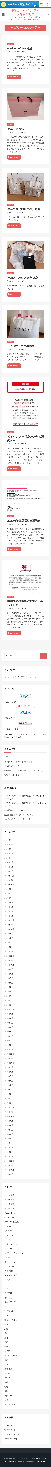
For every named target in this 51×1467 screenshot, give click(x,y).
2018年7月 (8, 1130)
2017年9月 (8, 1174)
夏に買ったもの (10, 819)
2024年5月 (8, 853)
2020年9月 (8, 1014)
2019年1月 (8, 1103)
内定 (6, 757)
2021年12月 (9, 956)
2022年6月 (8, 934)
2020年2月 (8, 1045)
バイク (7, 1257)
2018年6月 (8, 1134)
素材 (6, 1360)
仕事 (6, 1289)
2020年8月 (8, 1018)
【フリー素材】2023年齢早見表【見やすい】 (23, 796)
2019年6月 (8, 1081)
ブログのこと (10, 1271)
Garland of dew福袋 (19, 48)
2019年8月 (8, 1072)
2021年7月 (8, 978)
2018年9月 (8, 1121)
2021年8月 (8, 974)
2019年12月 (9, 1054)
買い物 (7, 1378)
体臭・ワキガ (10, 1302)
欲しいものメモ (10, 1355)
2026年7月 (8, 840)
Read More (12, 77)
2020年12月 (9, 1009)
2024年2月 (8, 867)
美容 (6, 1364)
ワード (7, 1284)
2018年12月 (9, 1107)
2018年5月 (8, 1138)
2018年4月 (8, 1143)
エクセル (8, 1226)
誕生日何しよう (10, 810)
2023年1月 (8, 916)
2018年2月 (8, 1152)
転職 (6, 1387)
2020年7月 (8, 1023)
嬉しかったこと (10, 1320)
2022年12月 (9, 920)
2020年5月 (8, 1032)
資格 (6, 1382)
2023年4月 (8, 902)
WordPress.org (10, 1439)
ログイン (8, 1425)
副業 (6, 1306)
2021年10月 (9, 965)
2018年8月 (8, 1125)
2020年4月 (8, 1036)
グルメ (7, 1240)
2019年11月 (9, 1058)
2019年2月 (8, 1098)
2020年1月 (8, 1049)
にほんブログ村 (10, 702)
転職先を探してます (12, 775)
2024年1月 (8, 871)
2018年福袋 (9, 1195)
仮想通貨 (8, 1293)
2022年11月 (9, 925)
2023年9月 (8, 889)
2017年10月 (9, 1170)
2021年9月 (8, 969)
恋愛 (6, 1329)
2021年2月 (8, 1000)
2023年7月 (8, 893)
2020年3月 (8, 1040)
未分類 (7, 1351)
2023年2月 (8, 911)
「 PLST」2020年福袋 (21, 346)
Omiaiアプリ (9, 1217)
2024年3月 (8, 862)
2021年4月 (8, 991)
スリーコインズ (10, 1244)
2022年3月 (8, 942)
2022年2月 (8, 947)
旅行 (6, 1338)
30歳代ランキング (11, 729)
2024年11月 (9, 844)
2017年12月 (9, 1161)
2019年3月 (8, 1094)
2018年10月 (9, 1116)
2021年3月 (8, 996)
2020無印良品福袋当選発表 (23, 520)
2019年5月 (8, 1085)
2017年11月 (9, 1165)
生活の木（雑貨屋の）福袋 (23, 209)
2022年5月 (8, 938)
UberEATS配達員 (11, 1222)
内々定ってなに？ (11, 766)
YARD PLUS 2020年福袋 (22, 277)
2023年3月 (8, 907)
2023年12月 (9, 876)
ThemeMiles (40, 1461)
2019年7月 (8, 1076)
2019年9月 (8, 1067)
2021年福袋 (9, 1208)
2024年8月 (8, 849)
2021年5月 (8, 987)
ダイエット (9, 1248)
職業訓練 (8, 1369)
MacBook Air (9, 1213)
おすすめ (8, 1231)
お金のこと (9, 1235)
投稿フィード (10, 1430)
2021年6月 (8, 983)
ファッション (10, 1262)
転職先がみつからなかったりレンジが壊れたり (23, 771)
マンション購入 (10, 1275)
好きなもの (9, 1311)
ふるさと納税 (10, 1266)
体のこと (8, 1298)
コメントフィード (11, 1434)
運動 (6, 1391)
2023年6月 (8, 898)
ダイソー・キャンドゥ (13, 1253)
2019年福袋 (9, 1200)
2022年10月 (9, 929)
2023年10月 (9, 885)
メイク (7, 1280)
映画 (6, 1347)
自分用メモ (9, 1373)
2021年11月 (9, 960)
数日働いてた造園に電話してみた (18, 762)
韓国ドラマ (9, 1396)
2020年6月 (8, 1027)
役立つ (7, 1324)
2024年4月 (8, 858)
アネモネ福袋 (15, 128)
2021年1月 (8, 1005)
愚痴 (6, 1333)
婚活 (6, 1315)
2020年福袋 (10, 44)
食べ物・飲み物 (10, 1405)
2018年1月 (8, 1156)
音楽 (6, 1400)
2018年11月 (9, 1112)
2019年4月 (8, 1090)
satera (11, 52)
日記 (6, 1342)
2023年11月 (9, 880)
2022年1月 (8, 951)
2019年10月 (9, 1063)
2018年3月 (8, 1147)
